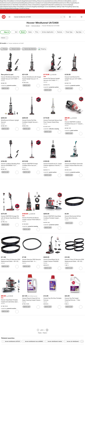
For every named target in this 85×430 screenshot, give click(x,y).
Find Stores (26, 8)
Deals (6, 6)
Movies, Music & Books (30, 5)
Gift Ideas (48, 5)
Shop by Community (63, 5)
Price (36, 32)
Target (27, 26)
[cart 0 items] (81, 17)
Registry (7, 8)
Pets (50, 3)
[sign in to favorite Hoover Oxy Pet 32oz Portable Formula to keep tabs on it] (59, 307)
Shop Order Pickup (63, 6)
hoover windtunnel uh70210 (12, 341)
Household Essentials (15, 3)
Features (59, 32)
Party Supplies (41, 5)
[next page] (47, 330)
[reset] (61, 17)
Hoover (3, 80)
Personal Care (33, 3)
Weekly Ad (55, 6)
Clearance (11, 6)
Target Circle (19, 8)
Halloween (28, 1)
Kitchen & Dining (63, 1)
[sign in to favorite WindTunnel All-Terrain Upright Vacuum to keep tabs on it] (17, 129)
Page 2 (45, 333)
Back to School (16, 1)
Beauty (27, 3)
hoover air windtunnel (73, 341)
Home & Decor (54, 1)
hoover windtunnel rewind (55, 341)
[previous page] (38, 330)
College (23, 1)
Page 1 (40, 333)
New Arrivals (17, 6)
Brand (23, 32)
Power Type (69, 32)
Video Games (19, 5)
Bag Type (78, 32)
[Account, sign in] (73, 17)
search (64, 17)
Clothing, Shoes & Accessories (41, 1)
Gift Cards (54, 5)
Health (53, 3)
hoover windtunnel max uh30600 (34, 341)
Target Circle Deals (46, 6)
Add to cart (5, 88)
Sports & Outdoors (43, 3)
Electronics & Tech (9, 5)
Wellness (58, 3)
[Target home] (4, 17)
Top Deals (38, 6)
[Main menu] (9, 17)
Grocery (6, 3)
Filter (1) (6, 32)
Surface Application (48, 32)
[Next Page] (83, 32)
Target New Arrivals (5, 1)
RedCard (12, 8)
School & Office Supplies (68, 3)
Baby (23, 3)
